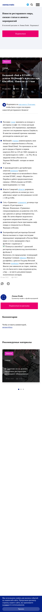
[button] (18, 389)
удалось (15, 141)
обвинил (23, 258)
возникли (14, 171)
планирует (22, 202)
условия (5, 605)
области (21, 189)
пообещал (15, 263)
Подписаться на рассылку (19, 306)
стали (13, 122)
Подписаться (20, 34)
